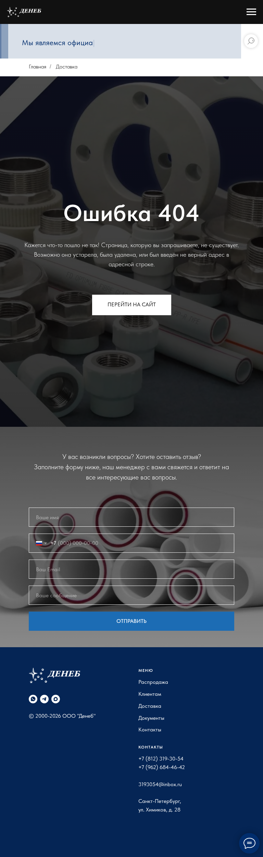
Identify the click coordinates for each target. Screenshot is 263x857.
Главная (37, 66)
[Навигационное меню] (251, 12)
